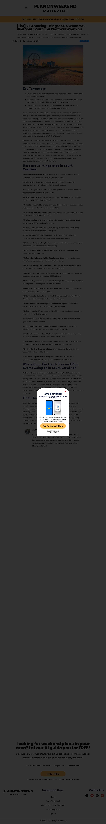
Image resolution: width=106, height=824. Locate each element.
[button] (65, 391)
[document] (53, 412)
